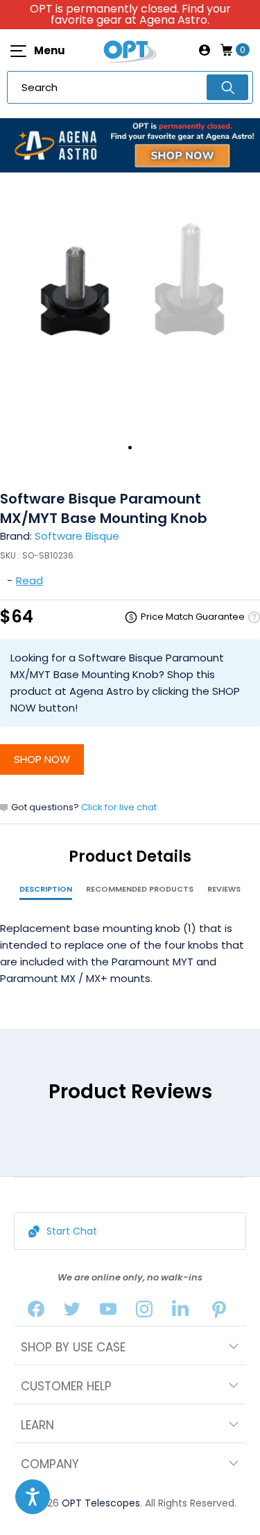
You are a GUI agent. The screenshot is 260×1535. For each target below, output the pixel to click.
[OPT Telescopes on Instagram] (144, 1312)
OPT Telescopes (101, 1503)
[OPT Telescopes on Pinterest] (219, 1312)
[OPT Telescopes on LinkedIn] (180, 1312)
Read (29, 580)
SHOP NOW (42, 759)
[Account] (204, 50)
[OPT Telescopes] (130, 50)
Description (45, 888)
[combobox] (130, 87)
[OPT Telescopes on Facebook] (36, 1312)
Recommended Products (139, 888)
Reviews (224, 888)
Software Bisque (77, 536)
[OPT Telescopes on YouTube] (108, 1312)
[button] (32, 1496)
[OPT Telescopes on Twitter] (72, 1312)
